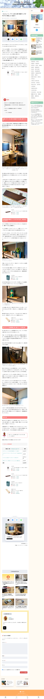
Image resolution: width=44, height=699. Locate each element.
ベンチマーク (33, 90)
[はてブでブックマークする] (16, 39)
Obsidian (37, 67)
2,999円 (17, 320)
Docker (37, 63)
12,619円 (17, 73)
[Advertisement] (14, 86)
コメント (4, 642)
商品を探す (18, 493)
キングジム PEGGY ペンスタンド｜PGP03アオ (10, 457)
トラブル (33, 86)
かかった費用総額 (9, 112)
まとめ (6, 110)
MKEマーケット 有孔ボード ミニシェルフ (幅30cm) (11, 460)
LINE (40, 65)
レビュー (22, 545)
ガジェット (33, 84)
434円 (17, 484)
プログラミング (34, 88)
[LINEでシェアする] (21, 39)
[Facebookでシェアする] (12, 39)
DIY (37, 61)
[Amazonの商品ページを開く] (8, 72)
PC (26, 543)
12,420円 (17, 74)
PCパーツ (37, 69)
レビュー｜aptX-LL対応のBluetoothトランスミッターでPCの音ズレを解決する (36, 106)
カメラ (37, 82)
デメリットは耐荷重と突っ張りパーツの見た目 (13, 108)
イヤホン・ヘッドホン (35, 80)
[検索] (42, 11)
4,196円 (17, 212)
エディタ (33, 82)
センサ (38, 84)
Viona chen (34, 112)
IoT (37, 65)
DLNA (32, 63)
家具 (26, 545)
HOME (22, 691)
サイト (3, 665)
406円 (17, 279)
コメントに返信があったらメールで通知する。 (12, 669)
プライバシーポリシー (22, 693)
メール (4, 660)
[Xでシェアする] (8, 39)
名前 (3, 655)
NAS (32, 67)
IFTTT (32, 65)
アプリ (32, 78)
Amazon (33, 61)
